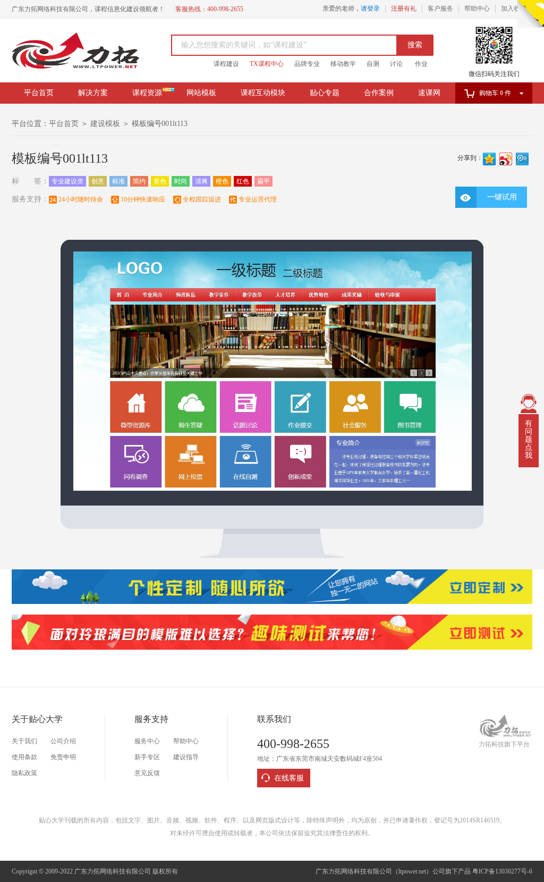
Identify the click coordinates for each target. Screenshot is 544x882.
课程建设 (226, 64)
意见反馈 (147, 773)
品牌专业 (307, 64)
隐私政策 (24, 773)
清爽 (201, 181)
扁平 (263, 181)
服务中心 (147, 741)
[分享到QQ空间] (489, 159)
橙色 (222, 181)
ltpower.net (412, 871)
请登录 (370, 8)
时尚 (180, 181)
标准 (118, 181)
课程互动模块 (263, 93)
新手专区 (147, 757)
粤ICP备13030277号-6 (502, 871)
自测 (373, 64)
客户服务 (440, 8)
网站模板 (201, 93)
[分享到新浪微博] (506, 159)
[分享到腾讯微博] (522, 159)
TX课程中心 (267, 64)
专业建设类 (67, 181)
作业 (421, 64)
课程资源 (147, 93)
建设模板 (105, 124)
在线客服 (289, 778)
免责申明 (63, 757)
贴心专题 (324, 93)
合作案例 (379, 93)
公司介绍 (63, 741)
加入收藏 (513, 8)
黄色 (160, 181)
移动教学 (343, 64)
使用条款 (24, 757)
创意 (97, 181)
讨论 (396, 64)
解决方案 (93, 93)
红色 (242, 181)
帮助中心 (477, 8)
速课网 (429, 93)
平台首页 (39, 93)
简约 (139, 181)
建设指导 (186, 757)
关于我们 (24, 741)
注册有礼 (403, 8)
